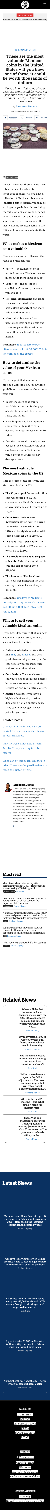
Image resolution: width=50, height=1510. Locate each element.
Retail (5, 921)
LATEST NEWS (25, 1414)
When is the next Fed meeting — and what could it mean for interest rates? (32, 1103)
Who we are (25, 1467)
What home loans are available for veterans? (24, 942)
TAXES (25, 1428)
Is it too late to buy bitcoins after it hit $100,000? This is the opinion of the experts (25, 349)
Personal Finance (25, 50)
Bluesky (44, 117)
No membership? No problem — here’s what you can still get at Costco (25, 1382)
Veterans (6, 946)
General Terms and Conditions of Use (25, 1500)
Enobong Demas (26, 106)
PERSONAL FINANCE (25, 1423)
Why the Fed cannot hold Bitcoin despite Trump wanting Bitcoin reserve (22, 748)
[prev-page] (5, 1393)
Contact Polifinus (25, 1462)
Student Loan (8, 906)
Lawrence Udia (25, 1387)
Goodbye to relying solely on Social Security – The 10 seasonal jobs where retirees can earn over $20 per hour (25, 1261)
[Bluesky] (36, 117)
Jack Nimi (20, 891)
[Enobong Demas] (7, 805)
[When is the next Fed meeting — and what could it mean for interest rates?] (9, 1103)
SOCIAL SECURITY (25, 1432)
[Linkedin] (14, 825)
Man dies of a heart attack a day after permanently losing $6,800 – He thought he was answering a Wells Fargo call (24, 885)
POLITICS (25, 1419)
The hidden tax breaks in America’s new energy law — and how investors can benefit (32, 1060)
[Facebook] (5, 117)
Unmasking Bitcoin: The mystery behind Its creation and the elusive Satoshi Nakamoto (24, 731)
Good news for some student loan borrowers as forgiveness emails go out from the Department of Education (24, 900)
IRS (5, 936)
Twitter (29, 117)
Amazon (27, 654)
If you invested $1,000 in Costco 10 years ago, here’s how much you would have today (32, 1041)
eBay (14, 654)
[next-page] (45, 1393)
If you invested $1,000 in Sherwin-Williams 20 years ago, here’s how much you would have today (25, 1343)
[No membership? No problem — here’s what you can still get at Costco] (25, 1366)
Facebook (13, 117)
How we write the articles (25, 1471)
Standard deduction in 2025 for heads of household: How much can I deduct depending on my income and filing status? (24, 930)
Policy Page (25, 1496)
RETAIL (25, 1437)
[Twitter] (22, 117)
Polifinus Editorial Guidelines (25, 1476)
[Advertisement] (25, 38)
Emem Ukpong (20, 906)
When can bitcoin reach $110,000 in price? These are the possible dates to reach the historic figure (25, 765)
